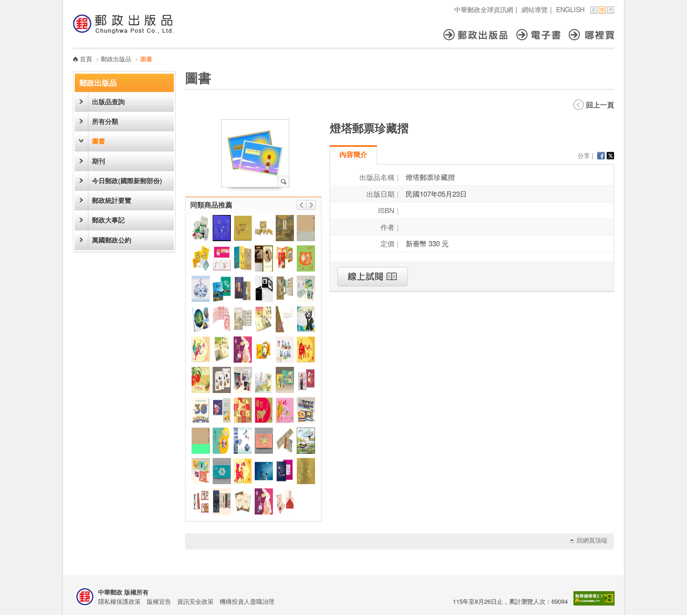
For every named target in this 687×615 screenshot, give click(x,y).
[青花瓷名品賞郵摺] (242, 441)
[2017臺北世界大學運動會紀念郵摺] (305, 319)
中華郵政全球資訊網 (483, 9)
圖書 (98, 140)
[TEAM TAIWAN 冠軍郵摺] (305, 410)
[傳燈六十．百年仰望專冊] (200, 501)
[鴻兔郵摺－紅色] (242, 349)
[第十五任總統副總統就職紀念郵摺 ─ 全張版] (305, 228)
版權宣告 (159, 601)
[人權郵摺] (221, 410)
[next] (311, 205)
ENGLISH (570, 9)
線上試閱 (372, 276)
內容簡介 (353, 154)
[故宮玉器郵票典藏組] (242, 289)
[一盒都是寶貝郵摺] (200, 228)
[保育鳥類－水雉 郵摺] (305, 441)
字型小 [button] (593, 10)
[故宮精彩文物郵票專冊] (242, 258)
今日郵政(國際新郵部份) (127, 180)
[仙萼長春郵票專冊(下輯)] (263, 319)
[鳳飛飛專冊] (305, 380)
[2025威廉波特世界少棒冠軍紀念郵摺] (284, 380)
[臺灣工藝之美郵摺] (221, 380)
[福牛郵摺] (305, 349)
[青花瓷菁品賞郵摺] (200, 289)
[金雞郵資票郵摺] (200, 349)
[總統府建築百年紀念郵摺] (284, 501)
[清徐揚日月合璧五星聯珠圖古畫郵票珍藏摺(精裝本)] (263, 228)
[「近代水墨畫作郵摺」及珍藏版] (263, 258)
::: (76, 5)
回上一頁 (600, 105)
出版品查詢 (108, 101)
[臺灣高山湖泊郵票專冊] (221, 289)
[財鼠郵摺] (242, 410)
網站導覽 (535, 9)
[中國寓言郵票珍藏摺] (242, 228)
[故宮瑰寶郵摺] (284, 289)
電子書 (542, 35)
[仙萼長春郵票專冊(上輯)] (221, 349)
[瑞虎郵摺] (284, 410)
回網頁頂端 (592, 540)
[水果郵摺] (200, 380)
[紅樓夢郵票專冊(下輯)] (221, 258)
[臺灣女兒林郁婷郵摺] (242, 380)
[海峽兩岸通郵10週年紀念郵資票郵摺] (284, 319)
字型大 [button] (610, 10)
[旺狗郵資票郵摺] (242, 471)
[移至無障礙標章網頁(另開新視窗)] (594, 603)
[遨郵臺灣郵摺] (242, 501)
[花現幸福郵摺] (221, 441)
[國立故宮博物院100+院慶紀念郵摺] (221, 501)
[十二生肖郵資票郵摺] (221, 319)
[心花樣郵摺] (305, 258)
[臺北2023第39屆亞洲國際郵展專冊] (284, 471)
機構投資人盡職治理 (247, 601)
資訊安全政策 (195, 601)
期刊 (98, 161)
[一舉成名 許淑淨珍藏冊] (263, 349)
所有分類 (105, 121)
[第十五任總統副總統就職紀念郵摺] (200, 441)
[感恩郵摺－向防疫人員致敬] (263, 441)
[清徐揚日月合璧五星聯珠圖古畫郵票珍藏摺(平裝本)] (305, 471)
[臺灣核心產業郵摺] (221, 471)
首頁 (86, 58)
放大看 (283, 181)
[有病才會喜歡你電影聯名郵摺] (263, 471)
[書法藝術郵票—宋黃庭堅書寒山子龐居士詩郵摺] (284, 441)
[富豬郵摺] (263, 410)
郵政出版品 (479, 35)
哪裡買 (591, 35)
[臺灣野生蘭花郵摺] (263, 380)
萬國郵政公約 (111, 240)
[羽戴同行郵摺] (200, 471)
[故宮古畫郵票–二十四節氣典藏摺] (242, 319)
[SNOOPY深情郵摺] (200, 258)
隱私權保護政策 (119, 601)
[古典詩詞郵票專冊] (284, 228)
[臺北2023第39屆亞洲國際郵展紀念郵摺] (284, 258)
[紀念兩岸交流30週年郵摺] (200, 410)
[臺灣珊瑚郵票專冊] (200, 319)
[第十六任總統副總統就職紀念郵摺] (221, 228)
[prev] (301, 205)
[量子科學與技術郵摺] (263, 289)
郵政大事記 (108, 219)
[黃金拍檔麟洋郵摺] (305, 289)
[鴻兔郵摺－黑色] (263, 501)
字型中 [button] (602, 10)
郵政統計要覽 (111, 200)
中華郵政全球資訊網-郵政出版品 (123, 24)
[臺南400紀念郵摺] (284, 349)
